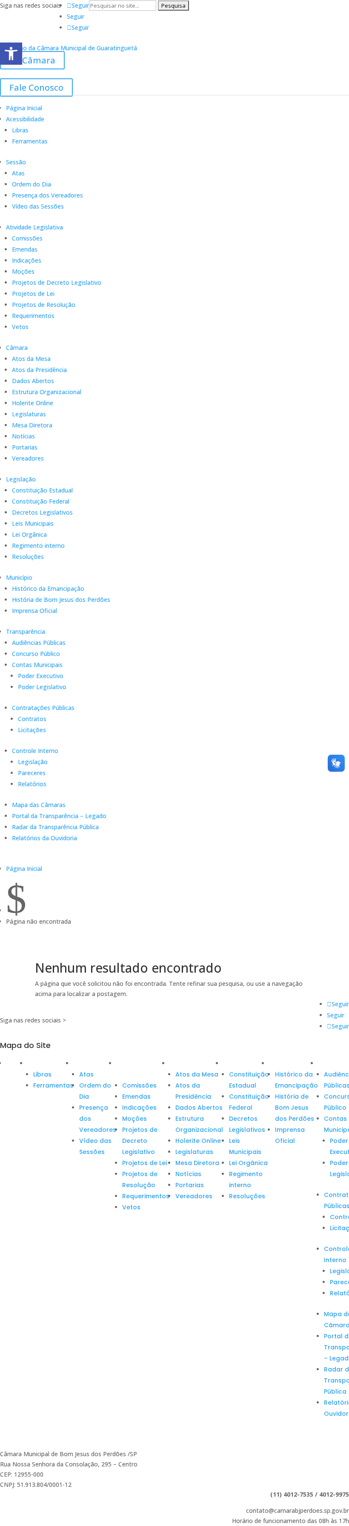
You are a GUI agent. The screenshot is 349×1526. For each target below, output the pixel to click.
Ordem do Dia (31, 184)
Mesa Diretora (32, 425)
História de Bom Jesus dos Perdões (61, 600)
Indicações (26, 260)
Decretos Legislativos (42, 512)
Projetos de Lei (33, 293)
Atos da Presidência (39, 370)
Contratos (32, 719)
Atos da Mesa (31, 359)
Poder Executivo (40, 676)
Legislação (21, 479)
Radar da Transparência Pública (55, 827)
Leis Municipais (33, 523)
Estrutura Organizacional (46, 392)
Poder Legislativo (42, 687)
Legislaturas (29, 414)
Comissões (27, 238)
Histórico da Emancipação (48, 588)
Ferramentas (30, 141)
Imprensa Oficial (34, 611)
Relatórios (32, 784)
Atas (18, 173)
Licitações (32, 730)
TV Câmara (32, 60)
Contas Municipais (37, 665)
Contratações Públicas (43, 708)
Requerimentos (33, 316)
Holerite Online (32, 403)
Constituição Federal (40, 501)
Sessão (16, 162)
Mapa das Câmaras (39, 805)
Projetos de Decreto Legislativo (56, 282)
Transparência (25, 631)
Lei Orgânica (29, 534)
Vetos (20, 327)
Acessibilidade (25, 119)
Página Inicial (24, 108)
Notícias (23, 436)
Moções (23, 271)
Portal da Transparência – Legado (59, 816)
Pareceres (32, 773)
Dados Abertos (33, 381)
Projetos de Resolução (43, 305)
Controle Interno (35, 751)
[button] (11, 54)
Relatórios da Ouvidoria (44, 838)
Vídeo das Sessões (38, 206)
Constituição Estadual (42, 490)
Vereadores (28, 458)
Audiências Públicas (39, 642)
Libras (20, 130)
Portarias (24, 447)
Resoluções (28, 557)
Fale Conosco (36, 87)
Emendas (24, 249)
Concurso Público (36, 654)
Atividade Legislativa (34, 227)
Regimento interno (38, 545)
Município (19, 577)
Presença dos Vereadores (47, 195)
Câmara (17, 348)
